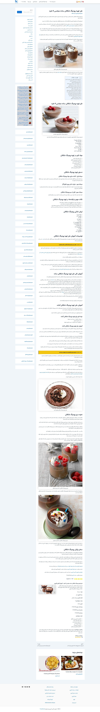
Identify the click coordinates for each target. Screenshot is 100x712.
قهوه (74, 699)
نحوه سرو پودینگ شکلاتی (76, 97)
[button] (49, 2)
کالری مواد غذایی (29, 76)
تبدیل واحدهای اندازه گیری (50, 693)
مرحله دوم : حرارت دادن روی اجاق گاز (74, 85)
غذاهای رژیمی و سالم (29, 48)
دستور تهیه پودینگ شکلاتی (76, 82)
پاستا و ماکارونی (30, 69)
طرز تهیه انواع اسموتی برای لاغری (28, 282)
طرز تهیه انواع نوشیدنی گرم (29, 164)
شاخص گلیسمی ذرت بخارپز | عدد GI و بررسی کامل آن (22, 98)
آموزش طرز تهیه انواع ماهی (29, 335)
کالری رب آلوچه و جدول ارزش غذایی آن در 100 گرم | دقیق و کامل (22, 114)
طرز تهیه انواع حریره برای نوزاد (28, 197)
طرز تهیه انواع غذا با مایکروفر (28, 308)
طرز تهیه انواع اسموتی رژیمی (28, 171)
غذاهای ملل (30, 53)
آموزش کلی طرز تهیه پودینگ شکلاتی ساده (73, 92)
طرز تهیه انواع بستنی (30, 328)
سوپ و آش (30, 40)
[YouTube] (22, 686)
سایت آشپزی (74, 575)
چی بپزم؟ (29, 1)
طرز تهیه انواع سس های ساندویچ (28, 263)
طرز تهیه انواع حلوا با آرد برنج (28, 249)
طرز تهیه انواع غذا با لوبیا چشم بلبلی (27, 158)
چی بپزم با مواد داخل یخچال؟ (50, 690)
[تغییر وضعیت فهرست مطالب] (80, 78)
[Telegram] (24, 686)
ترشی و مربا (30, 25)
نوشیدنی (31, 61)
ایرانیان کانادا (30, 21)
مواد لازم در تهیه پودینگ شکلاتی (75, 81)
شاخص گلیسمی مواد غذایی (27, 42)
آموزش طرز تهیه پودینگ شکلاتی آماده (74, 93)
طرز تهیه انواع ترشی (30, 276)
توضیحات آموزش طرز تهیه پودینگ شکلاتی (73, 90)
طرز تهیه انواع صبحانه (78, 566)
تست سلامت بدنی (50, 696)
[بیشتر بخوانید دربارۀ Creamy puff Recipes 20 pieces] (49, 664)
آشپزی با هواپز (30, 19)
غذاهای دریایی (30, 46)
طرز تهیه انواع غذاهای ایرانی (28, 289)
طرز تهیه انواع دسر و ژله (69, 566)
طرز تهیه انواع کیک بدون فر (29, 177)
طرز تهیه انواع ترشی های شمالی (28, 138)
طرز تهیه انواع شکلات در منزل (28, 315)
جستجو (31, 10)
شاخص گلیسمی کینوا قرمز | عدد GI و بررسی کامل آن (23, 105)
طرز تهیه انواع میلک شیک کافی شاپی (27, 243)
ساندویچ (31, 36)
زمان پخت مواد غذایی (29, 32)
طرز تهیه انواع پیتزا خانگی (29, 354)
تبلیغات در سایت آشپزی (74, 690)
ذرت (43, 239)
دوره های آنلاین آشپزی (43, 1)
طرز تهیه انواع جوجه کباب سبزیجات (27, 236)
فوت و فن (59, 72)
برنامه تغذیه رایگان (50, 687)
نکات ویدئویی (30, 65)
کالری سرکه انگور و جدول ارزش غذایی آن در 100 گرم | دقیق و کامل (23, 119)
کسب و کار (31, 80)
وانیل (79, 240)
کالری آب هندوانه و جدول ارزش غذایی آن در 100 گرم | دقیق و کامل (23, 124)
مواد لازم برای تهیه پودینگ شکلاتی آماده (74, 94)
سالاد (32, 34)
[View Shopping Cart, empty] (16, 2)
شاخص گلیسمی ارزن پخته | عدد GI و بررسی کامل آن (23, 94)
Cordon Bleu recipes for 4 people (74, 672)
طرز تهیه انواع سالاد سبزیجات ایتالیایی (27, 361)
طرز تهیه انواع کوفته (30, 321)
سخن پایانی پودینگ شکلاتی (75, 98)
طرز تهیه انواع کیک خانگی (29, 295)
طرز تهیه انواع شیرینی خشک (28, 151)
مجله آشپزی (74, 696)
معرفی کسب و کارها (74, 687)
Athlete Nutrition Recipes (50, 702)
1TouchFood (42, 709)
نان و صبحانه (30, 59)
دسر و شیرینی (57, 676)
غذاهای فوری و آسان (79, 674)
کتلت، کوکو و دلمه (29, 78)
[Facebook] (29, 686)
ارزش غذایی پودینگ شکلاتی (75, 89)
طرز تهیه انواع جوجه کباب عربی (28, 223)
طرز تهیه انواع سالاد (30, 348)
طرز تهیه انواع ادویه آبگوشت (28, 341)
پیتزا (32, 71)
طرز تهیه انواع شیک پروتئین (28, 184)
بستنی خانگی (30, 23)
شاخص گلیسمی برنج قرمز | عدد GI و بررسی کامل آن (23, 87)
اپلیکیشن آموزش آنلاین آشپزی (76, 572)
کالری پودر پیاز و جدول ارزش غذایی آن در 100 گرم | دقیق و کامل (22, 109)
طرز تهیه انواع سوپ (30, 145)
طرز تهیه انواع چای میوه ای (29, 210)
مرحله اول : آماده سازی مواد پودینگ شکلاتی (73, 83)
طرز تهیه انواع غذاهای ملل (64, 269)
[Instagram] (25, 686)
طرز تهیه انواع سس (30, 302)
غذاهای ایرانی (30, 44)
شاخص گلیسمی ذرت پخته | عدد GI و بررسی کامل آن (23, 101)
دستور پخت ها (52, 1)
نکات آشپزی (30, 63)
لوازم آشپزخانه (30, 57)
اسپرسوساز (74, 702)
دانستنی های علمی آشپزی (28, 28)
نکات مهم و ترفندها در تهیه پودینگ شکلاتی (73, 87)
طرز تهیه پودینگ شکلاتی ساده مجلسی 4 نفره (72, 79)
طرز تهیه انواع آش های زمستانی (28, 256)
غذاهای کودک (30, 55)
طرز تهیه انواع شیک (30, 217)
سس (32, 38)
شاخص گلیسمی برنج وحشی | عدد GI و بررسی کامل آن (22, 91)
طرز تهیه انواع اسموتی (29, 132)
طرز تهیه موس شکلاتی (70, 26)
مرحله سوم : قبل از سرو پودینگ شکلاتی (74, 86)
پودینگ (63, 292)
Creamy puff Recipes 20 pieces (52, 674)
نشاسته (52, 280)
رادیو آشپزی (35, 1)
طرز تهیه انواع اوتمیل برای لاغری (28, 190)
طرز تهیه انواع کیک (60, 566)
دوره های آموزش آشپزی (72, 569)
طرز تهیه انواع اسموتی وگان (29, 269)
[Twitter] (27, 686)
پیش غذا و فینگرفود (29, 73)
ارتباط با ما (24, 1)
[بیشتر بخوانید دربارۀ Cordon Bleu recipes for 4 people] (71, 663)
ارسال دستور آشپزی (74, 693)
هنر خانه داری (30, 67)
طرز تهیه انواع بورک (30, 204)
